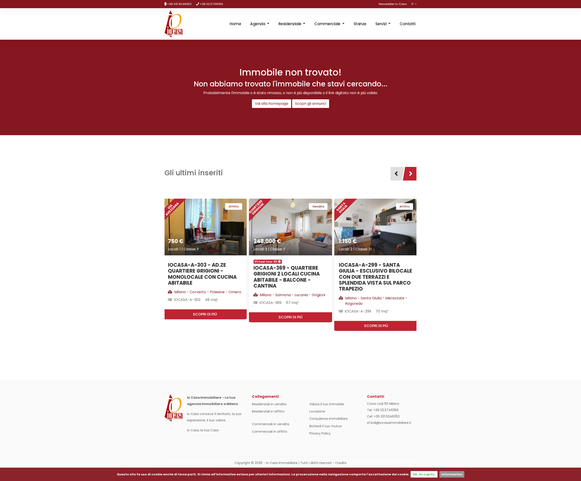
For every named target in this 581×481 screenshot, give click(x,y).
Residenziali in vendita (269, 404)
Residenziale (290, 24)
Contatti (407, 24)
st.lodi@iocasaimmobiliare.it (389, 422)
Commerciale (327, 24)
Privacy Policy (320, 433)
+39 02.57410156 (211, 4)
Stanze (360, 24)
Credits (341, 463)
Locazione (317, 411)
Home (235, 24)
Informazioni (451, 474)
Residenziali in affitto (268, 411)
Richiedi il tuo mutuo (325, 426)
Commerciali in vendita (270, 424)
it (412, 4)
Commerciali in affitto (269, 431)
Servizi (381, 24)
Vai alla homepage (271, 103)
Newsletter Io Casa (393, 4)
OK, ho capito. (424, 474)
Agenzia (258, 24)
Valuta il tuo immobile (326, 404)
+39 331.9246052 (179, 4)
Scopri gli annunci (310, 103)
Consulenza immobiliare (328, 418)
